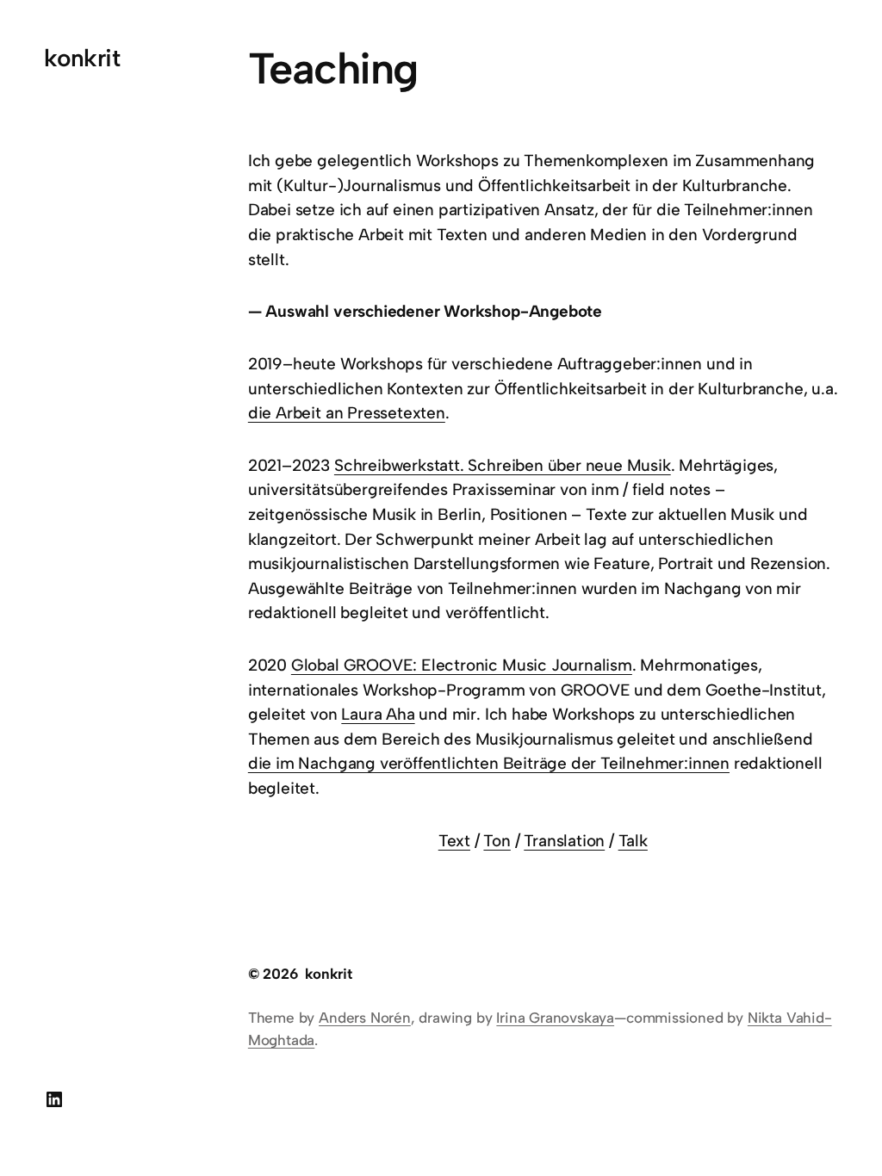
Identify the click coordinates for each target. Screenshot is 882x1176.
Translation (564, 841)
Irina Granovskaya (555, 1017)
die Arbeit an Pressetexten (346, 413)
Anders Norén (365, 1017)
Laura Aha (377, 714)
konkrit (82, 57)
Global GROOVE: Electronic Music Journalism (461, 665)
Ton (496, 841)
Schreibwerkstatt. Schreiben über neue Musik (502, 465)
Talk (633, 841)
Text (454, 841)
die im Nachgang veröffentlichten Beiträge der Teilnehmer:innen (489, 763)
